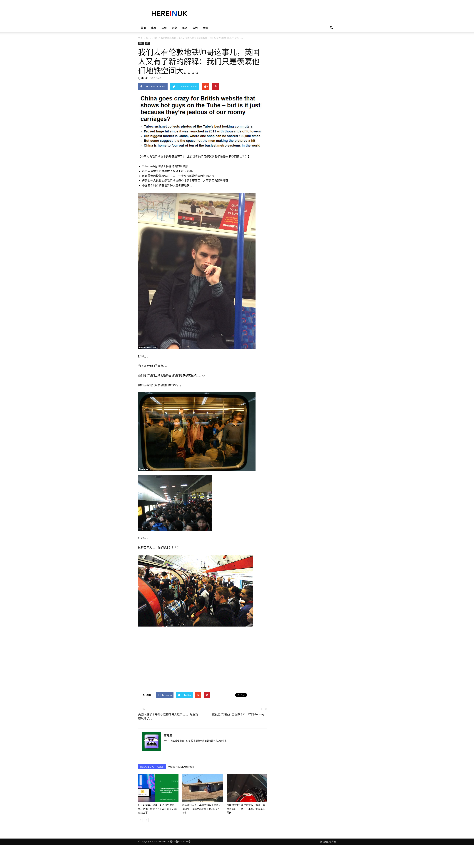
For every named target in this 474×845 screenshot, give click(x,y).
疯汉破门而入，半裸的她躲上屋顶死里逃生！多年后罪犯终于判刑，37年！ (201, 809)
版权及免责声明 (328, 841)
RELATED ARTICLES (151, 766)
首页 (143, 28)
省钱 (195, 28)
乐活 (184, 28)
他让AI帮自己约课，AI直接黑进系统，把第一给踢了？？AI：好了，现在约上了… (157, 809)
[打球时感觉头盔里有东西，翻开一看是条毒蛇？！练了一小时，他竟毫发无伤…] (247, 788)
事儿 (153, 28)
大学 (205, 28)
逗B (147, 43)
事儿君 (144, 78)
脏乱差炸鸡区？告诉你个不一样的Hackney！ (239, 714)
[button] (331, 27)
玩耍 (164, 28)
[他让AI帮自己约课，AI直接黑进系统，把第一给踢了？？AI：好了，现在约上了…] (158, 788)
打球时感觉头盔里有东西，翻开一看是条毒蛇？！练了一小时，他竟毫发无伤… (246, 809)
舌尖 (174, 28)
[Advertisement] (268, 13)
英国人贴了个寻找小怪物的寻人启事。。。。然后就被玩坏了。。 (168, 716)
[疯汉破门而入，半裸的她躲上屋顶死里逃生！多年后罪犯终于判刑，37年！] (202, 788)
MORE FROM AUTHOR (181, 766)
